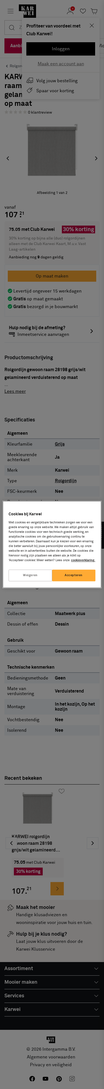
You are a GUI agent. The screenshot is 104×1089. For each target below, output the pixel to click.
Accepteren (74, 575)
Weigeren (30, 575)
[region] (51, 544)
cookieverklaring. (83, 560)
